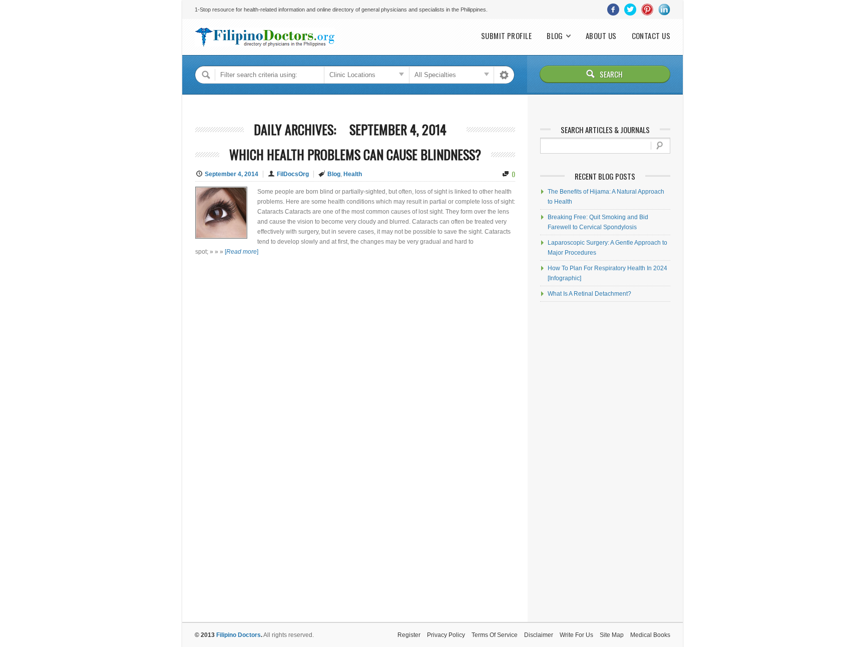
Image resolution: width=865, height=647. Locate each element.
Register (408, 634)
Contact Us (651, 36)
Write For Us (576, 634)
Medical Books (650, 634)
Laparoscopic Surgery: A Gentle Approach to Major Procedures (607, 247)
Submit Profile (506, 36)
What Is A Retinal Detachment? (589, 293)
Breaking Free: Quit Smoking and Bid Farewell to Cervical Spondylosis (598, 222)
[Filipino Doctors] (265, 37)
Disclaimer (538, 634)
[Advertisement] (605, 462)
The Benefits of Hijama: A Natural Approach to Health (606, 196)
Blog (555, 36)
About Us (601, 36)
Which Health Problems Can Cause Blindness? (355, 154)
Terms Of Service (495, 634)
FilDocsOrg (293, 174)
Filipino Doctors (238, 634)
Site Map (612, 634)
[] (241, 251)
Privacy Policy (446, 634)
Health (352, 174)
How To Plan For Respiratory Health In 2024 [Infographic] (607, 273)
